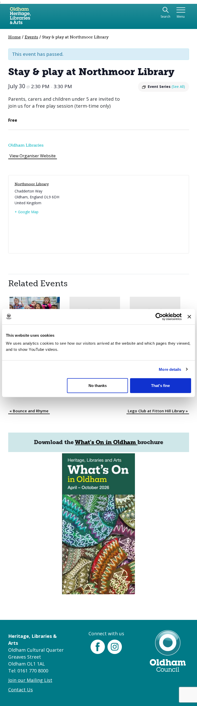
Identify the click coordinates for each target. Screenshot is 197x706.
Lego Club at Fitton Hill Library (158, 410)
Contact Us (20, 690)
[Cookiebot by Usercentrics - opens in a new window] (159, 316)
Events (31, 37)
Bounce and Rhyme (28, 410)
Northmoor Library (32, 184)
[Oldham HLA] (20, 17)
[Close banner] (189, 316)
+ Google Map (26, 211)
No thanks (97, 385)
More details (170, 369)
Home (14, 37)
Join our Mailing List (30, 680)
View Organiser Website (32, 156)
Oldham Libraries (26, 145)
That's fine (160, 385)
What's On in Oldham (106, 442)
